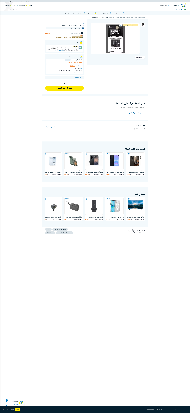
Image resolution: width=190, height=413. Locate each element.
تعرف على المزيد (150, 409)
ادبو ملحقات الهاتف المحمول (64, 232)
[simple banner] (183, 5)
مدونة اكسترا (18, 9)
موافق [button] (17, 409)
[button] (143, 25)
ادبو (83, 23)
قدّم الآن (55, 50)
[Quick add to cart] (128, 154)
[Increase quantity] (61, 84)
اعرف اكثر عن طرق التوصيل (76, 72)
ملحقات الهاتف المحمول (121, 17)
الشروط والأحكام (61, 50)
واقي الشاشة (111, 17)
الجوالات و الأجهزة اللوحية (132, 17)
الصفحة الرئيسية (141, 17)
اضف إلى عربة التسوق (64, 88)
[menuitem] (143, 25)
